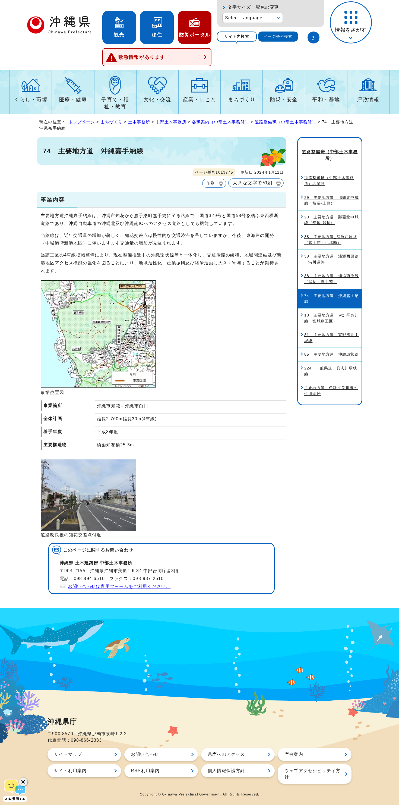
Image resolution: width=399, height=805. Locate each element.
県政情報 (368, 99)
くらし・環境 (30, 99)
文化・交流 (157, 99)
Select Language (244, 17)
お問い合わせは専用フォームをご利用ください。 (119, 586)
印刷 (211, 183)
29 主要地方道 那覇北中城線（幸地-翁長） (331, 220)
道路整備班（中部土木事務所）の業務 (329, 181)
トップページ (82, 122)
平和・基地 (326, 99)
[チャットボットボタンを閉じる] (23, 782)
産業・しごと (199, 99)
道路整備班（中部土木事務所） (285, 122)
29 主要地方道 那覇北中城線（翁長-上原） (331, 200)
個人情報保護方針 (226, 770)
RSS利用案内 (145, 770)
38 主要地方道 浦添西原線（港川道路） (331, 259)
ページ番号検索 (278, 36)
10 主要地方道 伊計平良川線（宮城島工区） (331, 318)
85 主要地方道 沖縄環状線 (331, 354)
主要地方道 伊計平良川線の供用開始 (331, 391)
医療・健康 (73, 99)
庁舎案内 (293, 754)
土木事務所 (139, 122)
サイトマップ (68, 754)
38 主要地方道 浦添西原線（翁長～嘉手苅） (331, 279)
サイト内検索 (236, 36)
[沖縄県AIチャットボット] (15, 790)
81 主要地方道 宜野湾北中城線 (331, 338)
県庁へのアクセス (226, 754)
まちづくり (241, 99)
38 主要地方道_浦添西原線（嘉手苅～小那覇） (330, 239)
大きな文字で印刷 (252, 183)
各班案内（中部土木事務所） (220, 122)
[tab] (237, 37)
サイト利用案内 (70, 770)
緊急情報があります (141, 57)
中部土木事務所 (171, 122)
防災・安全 (284, 99)
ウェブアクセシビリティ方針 (312, 773)
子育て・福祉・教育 (115, 103)
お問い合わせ (145, 754)
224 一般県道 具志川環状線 (330, 371)
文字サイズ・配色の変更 (253, 7)
